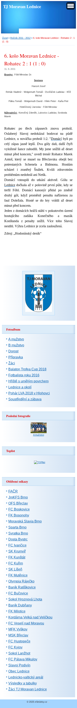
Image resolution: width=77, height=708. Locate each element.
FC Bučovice (18, 593)
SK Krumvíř (17, 551)
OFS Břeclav (18, 503)
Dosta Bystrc (18, 539)
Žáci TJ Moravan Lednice (27, 689)
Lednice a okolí (19, 387)
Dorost (13, 351)
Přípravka (15, 357)
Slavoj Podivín (19, 665)
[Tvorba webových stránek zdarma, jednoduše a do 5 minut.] (48, 702)
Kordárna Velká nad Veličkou (30, 617)
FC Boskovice (19, 509)
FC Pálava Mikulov (22, 659)
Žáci (11, 363)
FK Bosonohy (18, 515)
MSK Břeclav (18, 635)
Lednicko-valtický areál (25, 677)
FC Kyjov (15, 647)
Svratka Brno (18, 533)
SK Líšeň (15, 569)
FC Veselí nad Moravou (26, 623)
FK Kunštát (16, 557)
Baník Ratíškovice (22, 587)
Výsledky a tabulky (22, 683)
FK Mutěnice (18, 575)
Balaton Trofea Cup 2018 (27, 369)
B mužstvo (16, 345)
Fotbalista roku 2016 (23, 375)
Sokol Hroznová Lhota (25, 599)
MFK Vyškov (17, 629)
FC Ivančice (17, 545)
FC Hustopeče (19, 641)
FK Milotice (16, 611)
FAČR (13, 491)
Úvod (5, 38)
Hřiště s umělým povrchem (28, 381)
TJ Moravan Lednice (22, 6)
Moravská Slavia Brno (25, 521)
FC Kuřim (15, 563)
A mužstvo (16, 339)
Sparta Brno (17, 527)
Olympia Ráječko (21, 581)
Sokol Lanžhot (19, 653)
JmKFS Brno (18, 497)
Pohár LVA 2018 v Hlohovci (29, 393)
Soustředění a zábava (24, 399)
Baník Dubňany (20, 605)
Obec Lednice (19, 671)
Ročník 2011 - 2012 (20, 38)
